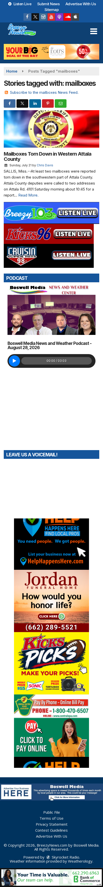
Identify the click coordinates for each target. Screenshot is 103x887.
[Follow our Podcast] (59, 17)
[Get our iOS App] (75, 17)
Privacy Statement (52, 824)
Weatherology (80, 861)
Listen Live (21, 3)
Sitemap (51, 9)
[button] (93, 31)
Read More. (28, 195)
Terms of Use (52, 818)
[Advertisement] (51, 52)
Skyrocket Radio (65, 857)
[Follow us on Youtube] (51, 17)
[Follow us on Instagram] (43, 17)
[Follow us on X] (35, 17)
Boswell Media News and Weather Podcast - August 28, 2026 (50, 345)
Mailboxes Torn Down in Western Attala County (47, 156)
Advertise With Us (81, 3)
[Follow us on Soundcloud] (67, 17)
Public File (51, 812)
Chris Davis (45, 165)
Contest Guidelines (51, 830)
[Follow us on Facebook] (27, 17)
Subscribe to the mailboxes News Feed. (44, 92)
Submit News (48, 3)
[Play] (14, 361)
